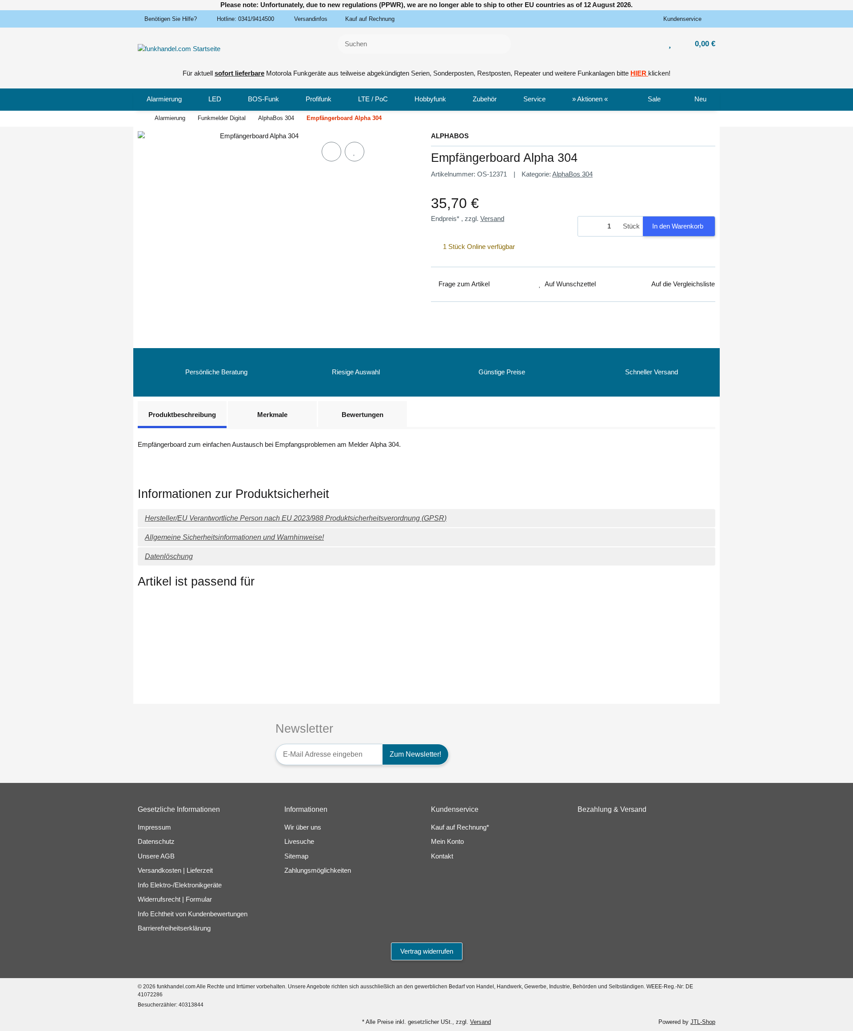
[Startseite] (140, 118)
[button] (685, 19)
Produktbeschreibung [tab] (182, 414)
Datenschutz (156, 841)
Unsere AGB (156, 856)
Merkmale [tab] (272, 414)
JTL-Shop (702, 1022)
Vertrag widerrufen (426, 951)
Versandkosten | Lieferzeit (175, 870)
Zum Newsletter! (415, 754)
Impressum (154, 827)
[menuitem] (164, 99)
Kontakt (442, 856)
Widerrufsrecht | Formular (175, 899)
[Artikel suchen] (499, 44)
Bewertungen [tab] (362, 414)
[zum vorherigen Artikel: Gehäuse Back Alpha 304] (680, 119)
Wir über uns (302, 827)
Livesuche (299, 841)
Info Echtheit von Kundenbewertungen (192, 914)
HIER (638, 73)
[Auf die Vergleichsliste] (331, 151)
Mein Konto (447, 841)
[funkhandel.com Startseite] (179, 48)
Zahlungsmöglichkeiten (317, 870)
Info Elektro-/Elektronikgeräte (180, 885)
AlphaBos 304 (572, 174)
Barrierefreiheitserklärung (174, 928)
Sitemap (296, 856)
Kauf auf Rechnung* (460, 827)
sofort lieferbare (239, 73)
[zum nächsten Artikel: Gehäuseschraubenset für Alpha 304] (703, 119)
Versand (492, 218)
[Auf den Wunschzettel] (354, 151)
